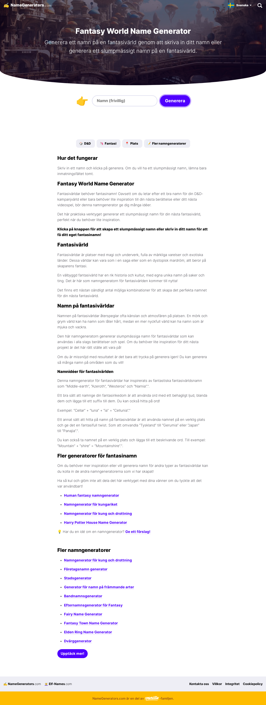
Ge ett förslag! (137, 532)
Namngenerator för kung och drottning (98, 513)
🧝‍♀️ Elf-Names (58, 684)
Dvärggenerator (78, 641)
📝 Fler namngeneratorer (166, 143)
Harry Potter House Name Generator (95, 522)
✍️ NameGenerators (22, 684)
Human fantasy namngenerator (91, 495)
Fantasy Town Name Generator (91, 623)
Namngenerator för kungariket (90, 504)
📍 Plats (131, 143)
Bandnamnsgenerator (83, 596)
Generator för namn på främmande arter (99, 587)
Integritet (232, 684)
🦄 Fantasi (108, 143)
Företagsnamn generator (85, 569)
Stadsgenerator (77, 578)
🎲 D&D (85, 143)
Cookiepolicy (253, 684)
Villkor (217, 684)
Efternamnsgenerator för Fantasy (93, 605)
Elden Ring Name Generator (88, 632)
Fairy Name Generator (83, 614)
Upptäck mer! (72, 653)
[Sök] (259, 5)
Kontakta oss (199, 684)
